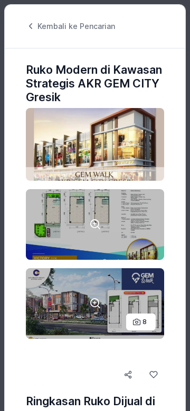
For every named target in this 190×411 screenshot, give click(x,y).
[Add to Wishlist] (153, 374)
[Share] (128, 374)
